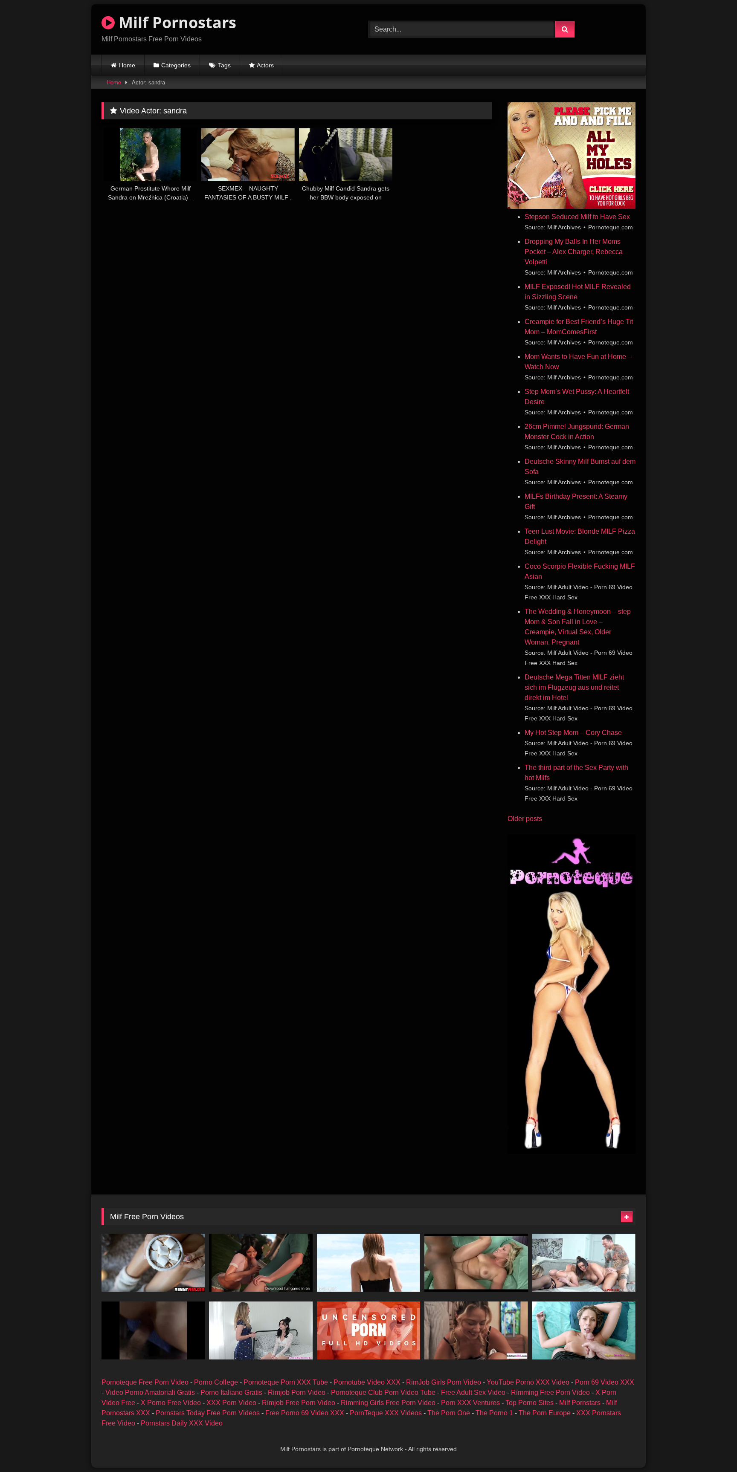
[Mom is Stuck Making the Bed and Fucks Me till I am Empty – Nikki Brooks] (583, 1330)
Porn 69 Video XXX (604, 1382)
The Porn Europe (545, 1413)
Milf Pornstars (580, 1402)
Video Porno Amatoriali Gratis (150, 1392)
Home (127, 65)
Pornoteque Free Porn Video (145, 1382)
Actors (265, 65)
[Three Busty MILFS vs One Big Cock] (583, 1263)
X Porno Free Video (171, 1402)
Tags (224, 65)
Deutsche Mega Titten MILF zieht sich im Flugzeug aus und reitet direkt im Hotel (574, 687)
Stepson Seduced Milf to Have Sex (577, 216)
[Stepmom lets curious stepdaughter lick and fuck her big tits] (260, 1330)
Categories (176, 65)
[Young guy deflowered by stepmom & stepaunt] (153, 1263)
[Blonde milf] (153, 1330)
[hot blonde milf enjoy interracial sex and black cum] (476, 1263)
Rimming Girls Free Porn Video (388, 1402)
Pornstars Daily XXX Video (182, 1423)
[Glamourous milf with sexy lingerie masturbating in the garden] (368, 1263)
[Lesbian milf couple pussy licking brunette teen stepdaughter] (476, 1330)
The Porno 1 (494, 1413)
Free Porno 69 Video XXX (304, 1413)
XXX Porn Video (231, 1402)
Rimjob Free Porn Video (298, 1402)
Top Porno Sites (529, 1402)
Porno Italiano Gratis (231, 1392)
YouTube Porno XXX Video (528, 1382)
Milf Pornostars (175, 22)
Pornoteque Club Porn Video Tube (383, 1392)
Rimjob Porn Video (296, 1392)
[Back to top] (710, 1446)
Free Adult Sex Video (473, 1392)
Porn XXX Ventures (470, 1402)
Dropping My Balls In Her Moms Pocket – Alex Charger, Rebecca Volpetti (574, 252)
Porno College (216, 1382)
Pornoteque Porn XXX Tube (286, 1382)
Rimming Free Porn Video (550, 1392)
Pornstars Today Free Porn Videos (208, 1413)
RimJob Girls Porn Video (443, 1382)
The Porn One (448, 1413)
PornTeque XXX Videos (386, 1413)
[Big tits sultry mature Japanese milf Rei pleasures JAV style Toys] (368, 1330)
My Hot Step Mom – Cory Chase (573, 732)
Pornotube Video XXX (367, 1382)
